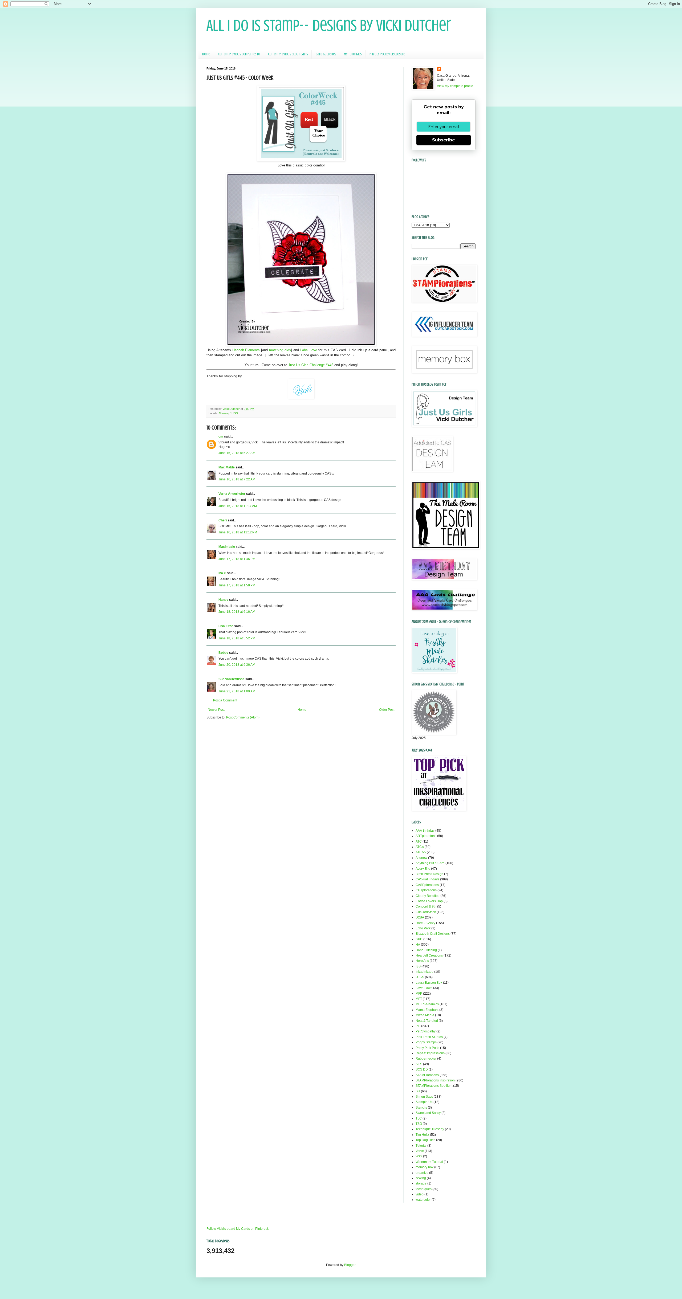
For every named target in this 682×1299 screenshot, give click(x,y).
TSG (419, 1124)
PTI (418, 1026)
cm (220, 436)
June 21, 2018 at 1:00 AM (236, 691)
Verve (420, 1151)
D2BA (420, 917)
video (420, 1194)
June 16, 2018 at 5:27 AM (236, 453)
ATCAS (421, 852)
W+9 (419, 1156)
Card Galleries (326, 54)
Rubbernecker (426, 1058)
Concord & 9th (426, 906)
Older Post (386, 710)
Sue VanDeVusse (231, 679)
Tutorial (421, 1145)
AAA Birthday (425, 830)
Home (206, 54)
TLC (419, 1118)
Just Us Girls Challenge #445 (310, 365)
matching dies (280, 350)
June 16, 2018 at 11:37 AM (237, 506)
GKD (419, 939)
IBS (418, 966)
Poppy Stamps (426, 1042)
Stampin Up (424, 1102)
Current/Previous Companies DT (239, 54)
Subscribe (443, 139)
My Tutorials (353, 54)
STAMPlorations (427, 1075)
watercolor (423, 1200)
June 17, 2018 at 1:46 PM (236, 559)
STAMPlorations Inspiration (435, 1080)
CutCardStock (426, 912)
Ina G (222, 573)
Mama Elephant (427, 1010)
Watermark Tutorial (429, 1162)
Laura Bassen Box (429, 983)
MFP (419, 993)
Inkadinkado (424, 972)
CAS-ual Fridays (427, 879)
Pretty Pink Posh (427, 1048)
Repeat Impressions (430, 1053)
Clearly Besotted (428, 896)
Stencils (421, 1107)
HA (418, 944)
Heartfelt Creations (429, 955)
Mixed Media (425, 1015)
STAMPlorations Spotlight (434, 1086)
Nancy (223, 600)
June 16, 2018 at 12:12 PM (237, 532)
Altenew (223, 413)
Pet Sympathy (426, 1031)
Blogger (349, 1265)
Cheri (222, 520)
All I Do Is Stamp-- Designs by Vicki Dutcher (328, 25)
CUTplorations (426, 890)
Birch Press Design (429, 874)
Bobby (223, 653)
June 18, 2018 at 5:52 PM (236, 638)
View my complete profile (455, 86)
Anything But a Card (430, 863)
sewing (421, 1178)
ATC (419, 841)
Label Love (308, 350)
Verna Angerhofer (231, 494)
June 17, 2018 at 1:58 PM (236, 585)
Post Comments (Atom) (242, 717)
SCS (419, 1064)
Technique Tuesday (430, 1129)
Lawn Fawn (424, 988)
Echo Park (423, 928)
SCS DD (422, 1069)
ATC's (420, 847)
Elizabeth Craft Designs (433, 934)
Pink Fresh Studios (429, 1037)
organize (422, 1173)
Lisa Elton (225, 626)
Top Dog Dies (425, 1140)
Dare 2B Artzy (425, 923)
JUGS (234, 413)
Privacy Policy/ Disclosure (387, 54)
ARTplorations (426, 836)
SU (418, 1091)
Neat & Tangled (427, 1021)
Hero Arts (422, 961)
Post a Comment (225, 700)
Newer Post (216, 710)
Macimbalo (226, 547)
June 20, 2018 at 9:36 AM (236, 665)
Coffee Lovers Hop (429, 901)
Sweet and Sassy (428, 1113)
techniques (424, 1189)
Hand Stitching (426, 950)
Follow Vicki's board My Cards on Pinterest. (237, 1229)
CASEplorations (427, 885)
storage (421, 1183)
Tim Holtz (422, 1135)
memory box (424, 1167)
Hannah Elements (246, 350)
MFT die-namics (427, 1004)
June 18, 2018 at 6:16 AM (236, 612)
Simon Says (424, 1096)
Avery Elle (423, 869)
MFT (419, 999)
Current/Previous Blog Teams (288, 54)
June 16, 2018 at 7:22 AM (236, 479)
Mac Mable (226, 467)
